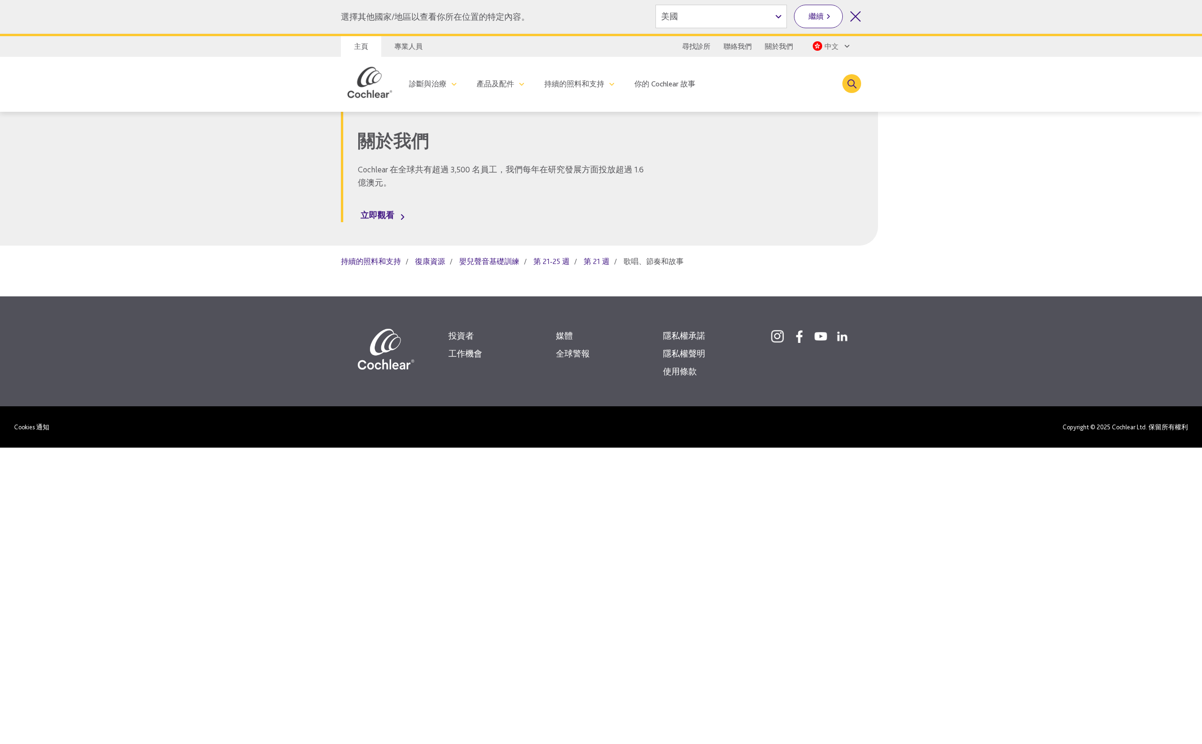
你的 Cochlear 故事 (664, 83)
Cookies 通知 (31, 427)
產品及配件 (495, 83)
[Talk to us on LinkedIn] (842, 336)
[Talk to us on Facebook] (799, 336)
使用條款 (680, 371)
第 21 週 (596, 261)
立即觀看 (377, 215)
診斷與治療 (428, 83)
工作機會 (465, 353)
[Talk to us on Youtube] (821, 336)
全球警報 (573, 353)
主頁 (361, 46)
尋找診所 (696, 46)
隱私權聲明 (684, 353)
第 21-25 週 (551, 261)
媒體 (564, 336)
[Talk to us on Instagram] (778, 336)
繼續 (816, 16)
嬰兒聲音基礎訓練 (489, 261)
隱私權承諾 (684, 336)
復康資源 (430, 261)
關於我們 (779, 46)
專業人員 (408, 46)
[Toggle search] (851, 83)
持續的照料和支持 (574, 83)
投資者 (461, 336)
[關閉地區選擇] (855, 16)
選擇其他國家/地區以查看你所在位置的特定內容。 (435, 17)
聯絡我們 (738, 46)
